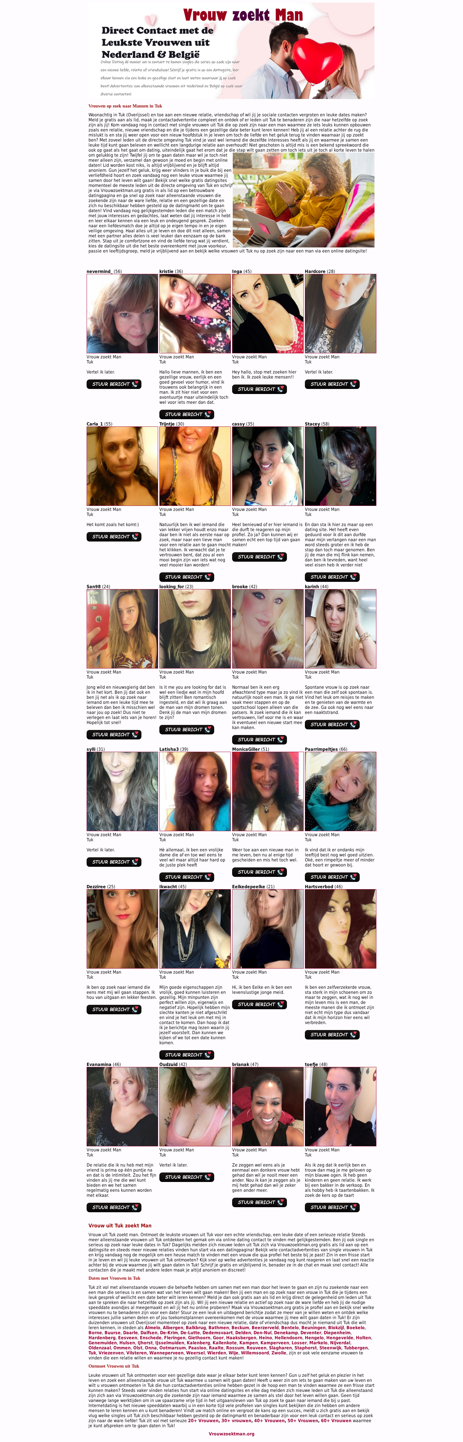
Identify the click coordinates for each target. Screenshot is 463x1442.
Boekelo (355, 1327)
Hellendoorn (288, 1337)
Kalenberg (198, 1342)
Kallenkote (225, 1342)
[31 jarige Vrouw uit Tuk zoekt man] (122, 829)
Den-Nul (263, 1332)
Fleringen (175, 1337)
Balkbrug (196, 1327)
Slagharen (280, 1347)
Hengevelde (339, 1337)
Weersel (195, 1352)
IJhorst (145, 1342)
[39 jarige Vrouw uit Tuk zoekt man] (195, 829)
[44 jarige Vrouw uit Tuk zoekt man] (340, 666)
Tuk (92, 1352)
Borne (95, 1332)
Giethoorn (199, 1337)
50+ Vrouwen (303, 1420)
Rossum (235, 1347)
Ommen (122, 1347)
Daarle (130, 1332)
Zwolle (279, 1352)
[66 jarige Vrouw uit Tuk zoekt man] (340, 829)
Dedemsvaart (218, 1332)
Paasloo (197, 1347)
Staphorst (305, 1347)
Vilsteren (136, 1352)
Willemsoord (255, 1352)
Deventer (310, 1332)
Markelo (318, 1342)
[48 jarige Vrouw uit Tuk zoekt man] (340, 1144)
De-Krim (169, 1332)
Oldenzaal (100, 1347)
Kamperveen (274, 1342)
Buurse (113, 1332)
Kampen (248, 1342)
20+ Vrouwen (203, 1420)
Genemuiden (103, 1342)
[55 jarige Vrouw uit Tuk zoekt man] (122, 504)
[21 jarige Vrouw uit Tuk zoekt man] (268, 967)
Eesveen (127, 1337)
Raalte (216, 1347)
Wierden (216, 1352)
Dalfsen (148, 1332)
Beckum (240, 1327)
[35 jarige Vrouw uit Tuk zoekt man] (268, 504)
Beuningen (313, 1327)
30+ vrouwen (236, 1420)
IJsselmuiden (169, 1342)
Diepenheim (337, 1332)
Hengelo (314, 1337)
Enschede (151, 1337)
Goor (218, 1337)
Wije (233, 1352)
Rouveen (256, 1347)
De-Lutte (190, 1332)
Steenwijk (330, 1347)
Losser (299, 1342)
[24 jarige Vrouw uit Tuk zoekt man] (122, 666)
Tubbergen (356, 1347)
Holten (363, 1337)
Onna (151, 1347)
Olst (137, 1347)
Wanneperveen (166, 1352)
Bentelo (290, 1327)
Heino (265, 1337)
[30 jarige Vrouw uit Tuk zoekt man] (195, 504)
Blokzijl (336, 1327)
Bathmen (219, 1327)
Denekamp (286, 1332)
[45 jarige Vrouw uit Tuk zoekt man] (268, 351)
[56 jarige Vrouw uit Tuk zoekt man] (122, 351)
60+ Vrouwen (336, 1420)
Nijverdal (340, 1342)
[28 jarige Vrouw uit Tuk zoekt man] (340, 351)
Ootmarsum (172, 1347)
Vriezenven (111, 1352)
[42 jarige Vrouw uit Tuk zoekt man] (268, 666)
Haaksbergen (241, 1337)
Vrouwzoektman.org (231, 1433)
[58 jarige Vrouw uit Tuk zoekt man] (340, 504)
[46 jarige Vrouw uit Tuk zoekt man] (340, 967)
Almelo (152, 1327)
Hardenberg (102, 1337)
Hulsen (127, 1342)
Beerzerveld (265, 1327)
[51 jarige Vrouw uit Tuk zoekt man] (268, 829)
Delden (243, 1332)
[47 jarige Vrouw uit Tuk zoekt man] (268, 1144)
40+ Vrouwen (269, 1420)
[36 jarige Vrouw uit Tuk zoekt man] (195, 351)
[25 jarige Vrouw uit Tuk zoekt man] (122, 967)
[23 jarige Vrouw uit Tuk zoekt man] (195, 666)
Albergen (173, 1327)
